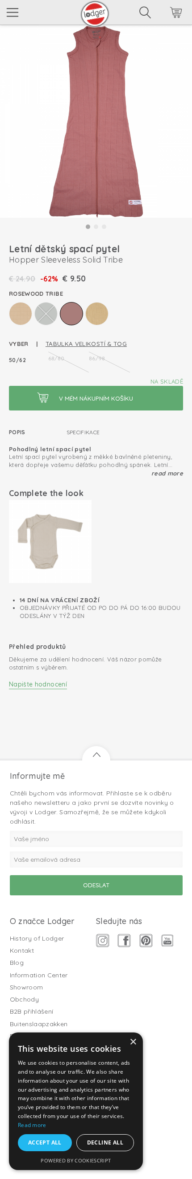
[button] (88, 226)
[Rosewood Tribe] (71, 313)
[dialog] (76, 1101)
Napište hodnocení (38, 684)
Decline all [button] (105, 1142)
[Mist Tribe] (46, 313)
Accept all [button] (45, 1142)
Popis (17, 432)
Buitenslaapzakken (39, 1024)
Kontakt (22, 950)
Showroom (26, 987)
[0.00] (164, 13)
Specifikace (83, 432)
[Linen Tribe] (20, 313)
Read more (167, 473)
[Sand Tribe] (97, 313)
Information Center (39, 975)
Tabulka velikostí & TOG (86, 343)
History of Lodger (37, 938)
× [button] (132, 1042)
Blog (17, 963)
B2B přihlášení (32, 1011)
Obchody (24, 999)
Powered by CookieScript (76, 1160)
